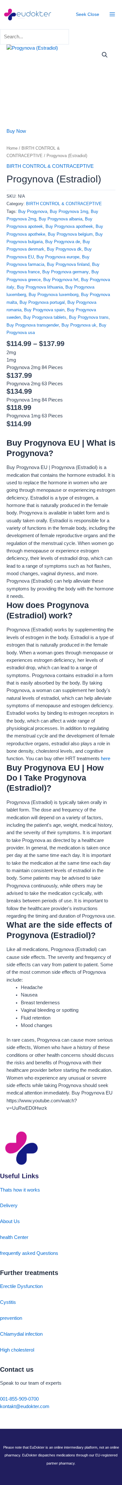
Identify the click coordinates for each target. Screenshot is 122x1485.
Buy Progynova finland (68, 264)
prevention (11, 1318)
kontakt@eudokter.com (24, 1406)
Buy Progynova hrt (60, 279)
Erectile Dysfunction (21, 1286)
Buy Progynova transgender (33, 325)
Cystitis (8, 1302)
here (105, 758)
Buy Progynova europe (57, 256)
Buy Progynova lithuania (40, 287)
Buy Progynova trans (89, 317)
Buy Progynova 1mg (69, 211)
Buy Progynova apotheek (69, 226)
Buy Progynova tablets (44, 317)
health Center (14, 1237)
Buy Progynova (32, 211)
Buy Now (16, 131)
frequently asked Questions (29, 1253)
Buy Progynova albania (60, 219)
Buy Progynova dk (64, 249)
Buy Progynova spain (44, 309)
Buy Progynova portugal (42, 302)
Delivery (9, 1205)
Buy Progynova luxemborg (53, 294)
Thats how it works (20, 1190)
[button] (105, 55)
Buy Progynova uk (78, 325)
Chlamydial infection (21, 1334)
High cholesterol (17, 1350)
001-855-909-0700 (19, 1399)
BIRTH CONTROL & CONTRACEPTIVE (50, 166)
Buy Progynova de (62, 241)
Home (12, 148)
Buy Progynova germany (65, 271)
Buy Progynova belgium (70, 234)
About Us (10, 1221)
